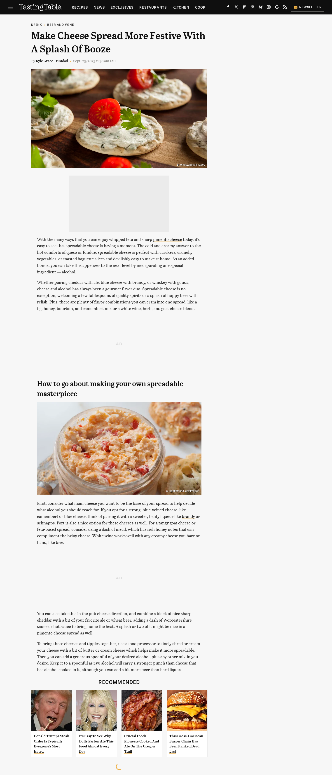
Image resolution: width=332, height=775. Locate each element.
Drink (36, 24)
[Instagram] (269, 7)
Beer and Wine (60, 24)
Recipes (80, 7)
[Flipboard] (244, 7)
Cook (200, 7)
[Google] (277, 7)
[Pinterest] (252, 7)
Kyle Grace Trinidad (52, 60)
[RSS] (285, 7)
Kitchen (181, 7)
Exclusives (122, 7)
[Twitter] (236, 7)
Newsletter (310, 7)
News (99, 7)
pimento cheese (167, 239)
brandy (188, 516)
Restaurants (153, 7)
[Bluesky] (260, 7)
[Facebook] (228, 7)
